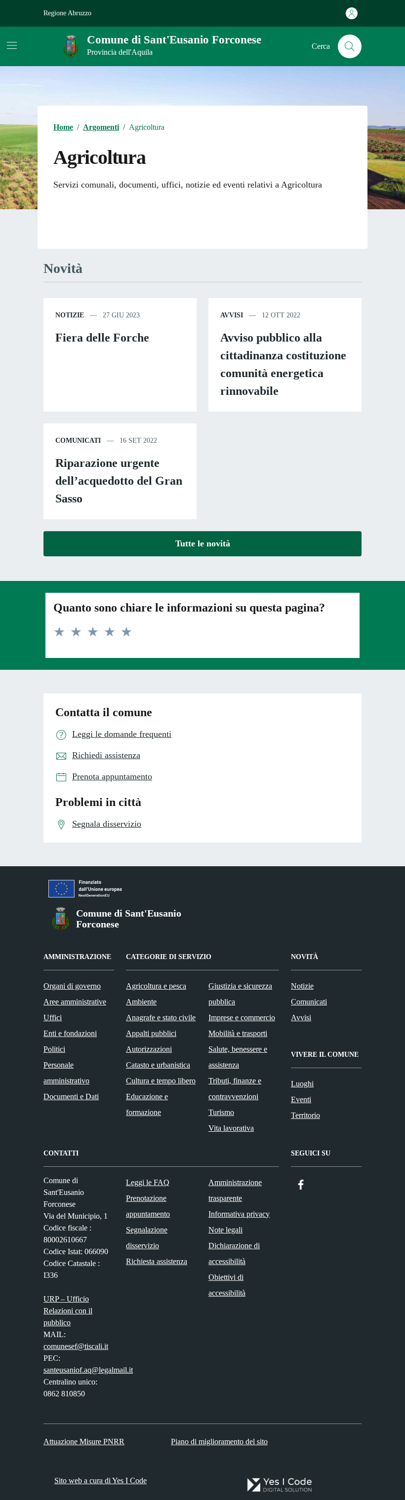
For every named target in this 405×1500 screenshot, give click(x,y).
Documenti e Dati (71, 1096)
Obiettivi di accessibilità (226, 1285)
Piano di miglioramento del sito (219, 1441)
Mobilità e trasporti (237, 1033)
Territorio (305, 1115)
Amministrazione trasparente (235, 1190)
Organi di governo (72, 986)
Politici (54, 1049)
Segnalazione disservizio (146, 1238)
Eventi (301, 1099)
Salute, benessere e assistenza (237, 1057)
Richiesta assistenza (156, 1261)
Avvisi (301, 1017)
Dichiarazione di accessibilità (234, 1253)
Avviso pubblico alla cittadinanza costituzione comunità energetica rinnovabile (283, 364)
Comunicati (309, 1002)
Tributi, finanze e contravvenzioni (234, 1089)
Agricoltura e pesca (156, 986)
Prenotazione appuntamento (148, 1206)
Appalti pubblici (151, 1033)
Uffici (52, 1017)
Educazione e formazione (147, 1104)
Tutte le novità (202, 543)
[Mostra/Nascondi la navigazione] (12, 45)
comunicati (78, 440)
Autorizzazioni (149, 1049)
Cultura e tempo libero (161, 1081)
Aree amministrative (74, 1002)
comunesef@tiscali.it (75, 1346)
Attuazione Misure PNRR (83, 1441)
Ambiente (141, 1002)
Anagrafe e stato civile (161, 1017)
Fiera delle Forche (102, 337)
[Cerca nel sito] (350, 46)
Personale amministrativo (66, 1073)
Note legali (225, 1230)
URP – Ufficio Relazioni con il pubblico (67, 1311)
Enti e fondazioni (70, 1033)
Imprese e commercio (241, 1017)
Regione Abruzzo (67, 13)
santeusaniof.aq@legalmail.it (88, 1370)
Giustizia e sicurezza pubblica (240, 994)
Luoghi (302, 1083)
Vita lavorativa (231, 1128)
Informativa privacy (239, 1214)
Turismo (221, 1112)
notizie (69, 315)
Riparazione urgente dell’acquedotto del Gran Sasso (118, 481)
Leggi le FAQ (147, 1182)
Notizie (302, 986)
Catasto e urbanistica (158, 1065)
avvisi (231, 315)
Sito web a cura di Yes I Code (100, 1480)
